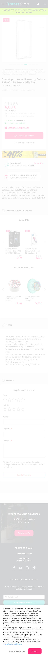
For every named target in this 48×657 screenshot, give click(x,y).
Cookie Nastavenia (17, 651)
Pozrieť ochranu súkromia (12, 644)
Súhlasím (35, 651)
